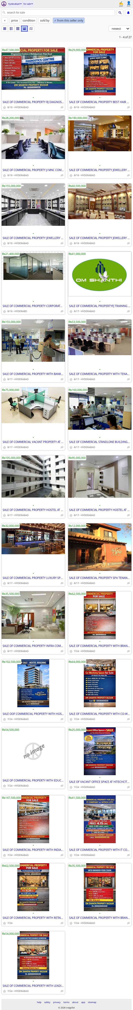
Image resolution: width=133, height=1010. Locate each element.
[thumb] (11, 29)
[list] (4, 29)
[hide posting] (62, 107)
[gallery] (24, 29)
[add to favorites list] (4, 107)
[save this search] (128, 13)
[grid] (18, 29)
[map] (31, 29)
